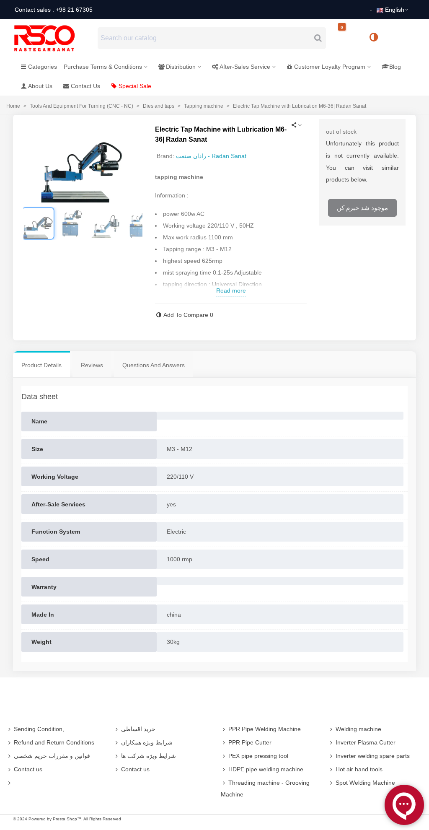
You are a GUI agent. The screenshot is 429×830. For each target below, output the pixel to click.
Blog (395, 66)
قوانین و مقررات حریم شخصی (52, 755)
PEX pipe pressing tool (258, 755)
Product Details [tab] (41, 365)
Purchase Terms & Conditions (103, 66)
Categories (42, 66)
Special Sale (135, 86)
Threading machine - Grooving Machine (265, 788)
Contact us (28, 769)
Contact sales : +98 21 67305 (54, 9)
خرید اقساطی (138, 729)
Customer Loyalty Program (329, 66)
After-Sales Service (245, 66)
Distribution (181, 66)
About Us (40, 86)
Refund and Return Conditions (54, 742)
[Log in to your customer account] (402, 37)
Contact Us (85, 86)
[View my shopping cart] (349, 38)
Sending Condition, (39, 729)
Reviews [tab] (92, 365)
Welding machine (358, 729)
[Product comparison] (377, 38)
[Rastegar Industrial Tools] (53, 38)
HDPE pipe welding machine (265, 769)
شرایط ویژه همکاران (147, 742)
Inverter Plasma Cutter (365, 742)
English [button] (394, 9)
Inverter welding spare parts (373, 755)
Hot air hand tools (359, 769)
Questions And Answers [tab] (153, 365)
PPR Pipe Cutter (249, 742)
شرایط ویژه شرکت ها (148, 755)
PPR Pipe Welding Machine (264, 729)
